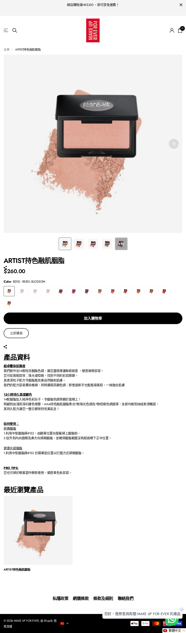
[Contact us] (172, 619)
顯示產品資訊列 (6, 30)
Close (181, 5)
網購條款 (81, 599)
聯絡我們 (126, 599)
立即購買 (16, 333)
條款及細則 (103, 599)
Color (24, 281)
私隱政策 (61, 599)
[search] (14, 30)
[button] (173, 144)
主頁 (6, 49)
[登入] (172, 30)
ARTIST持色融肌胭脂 (17, 570)
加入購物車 (93, 318)
